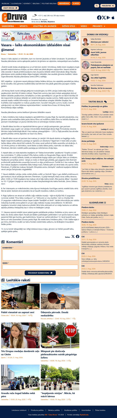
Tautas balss (96, 101)
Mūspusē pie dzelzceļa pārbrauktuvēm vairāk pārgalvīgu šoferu (59, 354)
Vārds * (5, 263)
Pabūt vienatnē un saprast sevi (17, 312)
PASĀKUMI (5, 3)
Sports (23, 26)
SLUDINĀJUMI (16, 3)
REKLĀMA (36, 3)
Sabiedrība (8, 26)
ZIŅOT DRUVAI (8, 8)
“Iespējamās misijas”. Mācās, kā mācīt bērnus (58, 394)
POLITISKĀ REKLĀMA (49, 3)
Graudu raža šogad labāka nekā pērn (18, 394)
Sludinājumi (96, 202)
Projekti (97, 26)
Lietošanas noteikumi (19, 410)
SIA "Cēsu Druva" (51, 415)
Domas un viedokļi (97, 34)
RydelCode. (84, 415)
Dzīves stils (68, 26)
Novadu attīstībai (47, 318)
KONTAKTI (27, 3)
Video (84, 26)
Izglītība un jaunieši (44, 26)
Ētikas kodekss (100, 410)
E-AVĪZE (76, 3)
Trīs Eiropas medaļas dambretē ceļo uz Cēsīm (20, 352)
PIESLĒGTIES (106, 6)
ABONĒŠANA (64, 3)
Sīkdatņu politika (54, 410)
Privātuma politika (37, 410)
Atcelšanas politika (70, 410)
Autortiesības (86, 410)
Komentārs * (7, 248)
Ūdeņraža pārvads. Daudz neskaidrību (54, 313)
